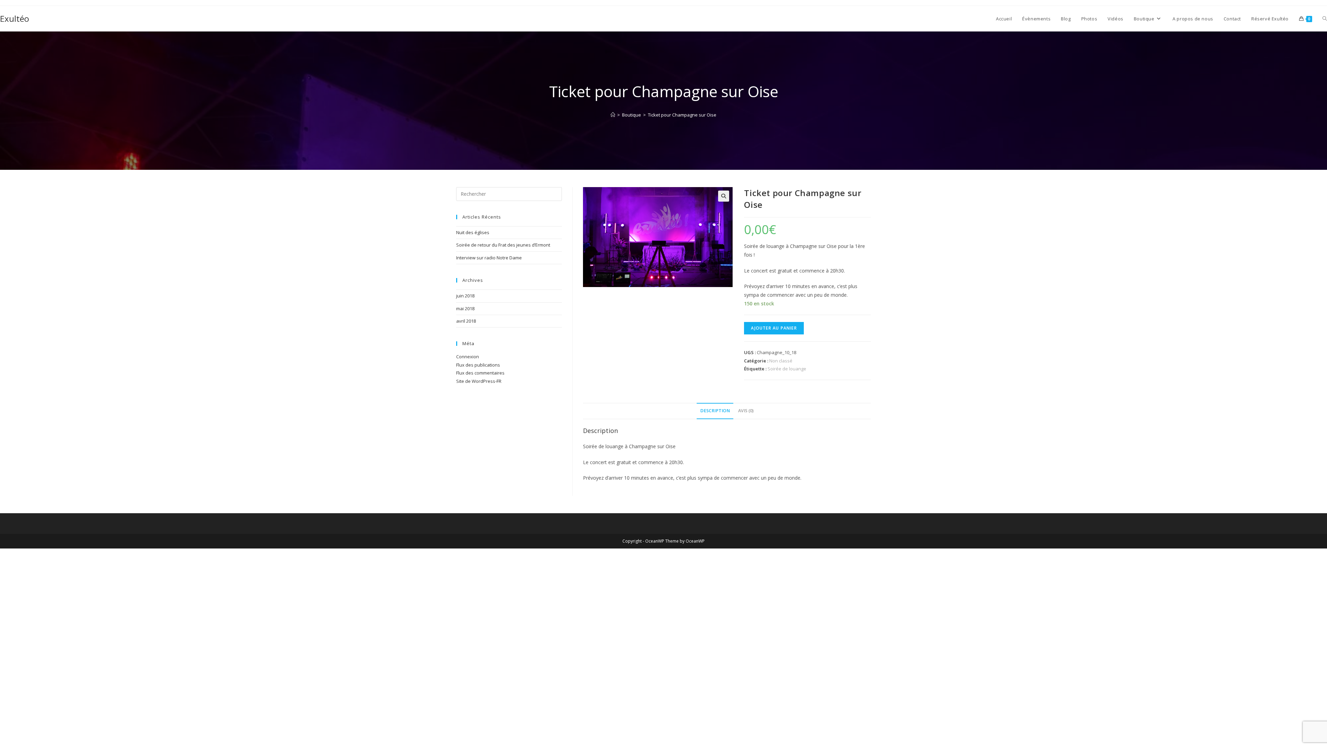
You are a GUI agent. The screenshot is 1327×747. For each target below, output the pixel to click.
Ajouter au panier (774, 328)
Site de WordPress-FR (478, 381)
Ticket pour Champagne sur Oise (682, 115)
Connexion (467, 356)
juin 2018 (465, 296)
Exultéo (14, 18)
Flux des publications (478, 365)
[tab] (715, 411)
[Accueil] (613, 115)
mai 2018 (465, 308)
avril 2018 (466, 321)
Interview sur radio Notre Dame (489, 258)
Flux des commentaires (480, 373)
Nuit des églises (472, 232)
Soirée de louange (787, 369)
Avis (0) (746, 411)
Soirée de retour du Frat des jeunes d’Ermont (503, 245)
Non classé (780, 361)
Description (715, 411)
